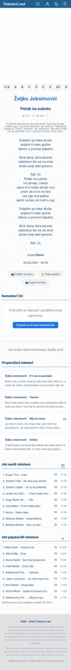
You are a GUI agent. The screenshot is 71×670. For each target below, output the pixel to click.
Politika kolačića (36, 661)
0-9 (7, 87)
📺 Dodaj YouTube (35, 282)
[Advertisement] (35, 45)
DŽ (58, 87)
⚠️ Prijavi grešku (50, 274)
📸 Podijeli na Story (22, 274)
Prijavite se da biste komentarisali (35, 325)
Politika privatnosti (17, 661)
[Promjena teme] (56, 4)
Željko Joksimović (35, 99)
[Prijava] (47, 4)
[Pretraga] (38, 4)
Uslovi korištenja (55, 661)
